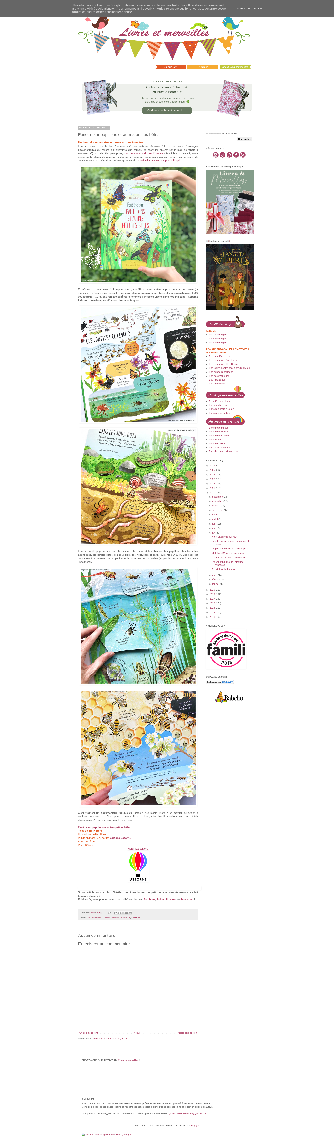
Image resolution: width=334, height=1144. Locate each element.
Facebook (149, 899)
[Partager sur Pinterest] (130, 913)
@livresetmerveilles (128, 1060)
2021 (213, 488)
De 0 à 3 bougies (218, 334)
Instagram (187, 899)
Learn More (242, 8)
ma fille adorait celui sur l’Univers (143, 153)
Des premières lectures (221, 356)
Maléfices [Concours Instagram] (228, 553)
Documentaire (94, 917)
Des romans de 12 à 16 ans (223, 364)
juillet (215, 519)
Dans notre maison (219, 435)
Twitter (160, 899)
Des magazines (217, 379)
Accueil (138, 1033)
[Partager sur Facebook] (127, 913)
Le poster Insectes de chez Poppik (230, 548)
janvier (216, 584)
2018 (213, 594)
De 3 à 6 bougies (218, 338)
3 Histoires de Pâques (223, 569)
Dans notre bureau (219, 427)
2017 (213, 598)
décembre (217, 496)
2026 (213, 465)
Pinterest (171, 899)
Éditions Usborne (111, 917)
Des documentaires (219, 376)
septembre (218, 510)
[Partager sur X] (123, 913)
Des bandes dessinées (221, 372)
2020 (213, 492)
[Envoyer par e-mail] (116, 913)
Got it (258, 8)
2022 (213, 483)
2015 (213, 607)
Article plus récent (88, 1033)
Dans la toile (215, 439)
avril (214, 533)
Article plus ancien (187, 1033)
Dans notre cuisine (219, 431)
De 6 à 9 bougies (218, 342)
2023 (213, 479)
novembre (217, 501)
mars (215, 575)
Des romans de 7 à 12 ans (223, 360)
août (214, 514)
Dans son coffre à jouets (221, 409)
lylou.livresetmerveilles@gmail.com (187, 1113)
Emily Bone (125, 917)
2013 (213, 617)
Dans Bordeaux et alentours (223, 451)
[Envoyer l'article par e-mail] (109, 913)
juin (214, 523)
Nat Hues (135, 917)
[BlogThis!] (119, 913)
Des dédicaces (217, 383)
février (215, 579)
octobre (216, 505)
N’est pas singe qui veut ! (225, 536)
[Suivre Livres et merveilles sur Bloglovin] (220, 683)
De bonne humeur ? (219, 447)
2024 (213, 474)
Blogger (195, 1125)
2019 (213, 590)
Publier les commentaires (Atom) (110, 1038)
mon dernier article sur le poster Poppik (159, 160)
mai (214, 528)
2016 (213, 603)
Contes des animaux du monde (228, 557)
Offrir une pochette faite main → (167, 110)
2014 (213, 612)
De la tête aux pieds (219, 401)
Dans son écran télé (219, 413)
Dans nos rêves (217, 443)
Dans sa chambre (218, 405)
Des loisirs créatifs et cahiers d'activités (229, 368)
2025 (213, 470)
